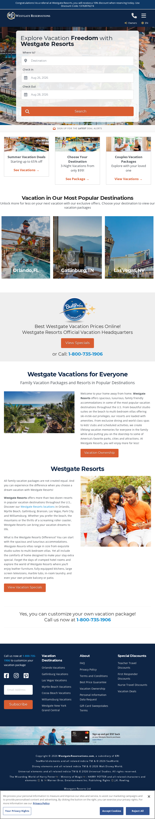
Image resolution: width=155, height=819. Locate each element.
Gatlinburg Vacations (55, 674)
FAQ (82, 663)
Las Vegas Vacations (54, 680)
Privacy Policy (88, 669)
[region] (77, 804)
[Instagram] (16, 675)
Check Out (29, 86)
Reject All (138, 811)
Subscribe (18, 704)
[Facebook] (6, 675)
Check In (28, 69)
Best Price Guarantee (93, 682)
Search (80, 111)
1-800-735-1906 (85, 354)
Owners (132, 23)
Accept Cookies (111, 811)
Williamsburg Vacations (56, 699)
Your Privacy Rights (17, 811)
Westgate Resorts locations (38, 506)
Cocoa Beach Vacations (56, 693)
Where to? (29, 52)
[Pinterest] (26, 675)
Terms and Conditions (94, 676)
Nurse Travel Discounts (132, 685)
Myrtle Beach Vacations (56, 686)
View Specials (77, 343)
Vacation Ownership (99, 453)
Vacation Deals (127, 691)
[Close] (149, 796)
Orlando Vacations (53, 667)
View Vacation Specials (25, 587)
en (146, 23)
